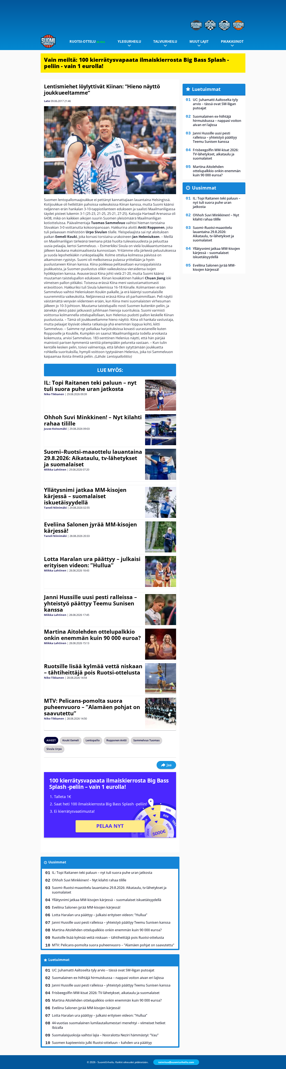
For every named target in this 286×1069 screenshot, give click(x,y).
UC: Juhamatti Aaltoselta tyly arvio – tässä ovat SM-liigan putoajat (103, 970)
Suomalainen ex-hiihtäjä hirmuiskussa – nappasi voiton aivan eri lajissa (108, 977)
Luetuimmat (59, 959)
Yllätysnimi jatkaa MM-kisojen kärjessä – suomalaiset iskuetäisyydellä (85, 496)
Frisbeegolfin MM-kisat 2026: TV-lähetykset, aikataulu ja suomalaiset (106, 992)
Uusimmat (57, 862)
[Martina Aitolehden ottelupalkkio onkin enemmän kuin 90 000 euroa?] (160, 644)
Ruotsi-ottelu (87, 41)
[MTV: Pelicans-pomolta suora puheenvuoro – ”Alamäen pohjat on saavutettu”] (160, 713)
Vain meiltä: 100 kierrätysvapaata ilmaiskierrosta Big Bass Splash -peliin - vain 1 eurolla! (136, 63)
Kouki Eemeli (70, 740)
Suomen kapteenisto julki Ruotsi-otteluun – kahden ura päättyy (102, 1042)
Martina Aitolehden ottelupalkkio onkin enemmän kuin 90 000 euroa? (92, 635)
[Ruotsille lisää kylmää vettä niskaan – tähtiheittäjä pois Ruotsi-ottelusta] (160, 678)
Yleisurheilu (129, 41)
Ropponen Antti (116, 740)
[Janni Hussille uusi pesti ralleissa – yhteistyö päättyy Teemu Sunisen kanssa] (160, 609)
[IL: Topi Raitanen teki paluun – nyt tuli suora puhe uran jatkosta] (160, 395)
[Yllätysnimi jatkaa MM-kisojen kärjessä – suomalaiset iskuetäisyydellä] (160, 502)
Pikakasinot (232, 41)
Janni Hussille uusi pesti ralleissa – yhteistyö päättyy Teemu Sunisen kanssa (90, 603)
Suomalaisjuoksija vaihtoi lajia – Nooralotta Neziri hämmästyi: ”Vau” (105, 1035)
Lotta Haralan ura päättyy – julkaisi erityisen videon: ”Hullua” (92, 562)
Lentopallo (93, 740)
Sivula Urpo (54, 749)
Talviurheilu (165, 41)
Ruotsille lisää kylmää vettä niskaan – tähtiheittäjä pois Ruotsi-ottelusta (93, 669)
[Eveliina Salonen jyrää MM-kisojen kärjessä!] (160, 536)
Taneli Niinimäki (55, 507)
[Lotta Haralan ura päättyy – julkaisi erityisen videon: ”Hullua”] (160, 571)
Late (47, 101)
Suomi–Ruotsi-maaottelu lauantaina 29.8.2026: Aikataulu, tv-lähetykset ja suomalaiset (93, 458)
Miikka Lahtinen (55, 469)
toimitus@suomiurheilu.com (176, 1062)
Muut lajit (199, 41)
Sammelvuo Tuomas (146, 740)
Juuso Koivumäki (55, 429)
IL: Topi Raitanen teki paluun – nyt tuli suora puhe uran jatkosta (90, 386)
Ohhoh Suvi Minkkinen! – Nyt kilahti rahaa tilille (93, 420)
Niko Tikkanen (54, 394)
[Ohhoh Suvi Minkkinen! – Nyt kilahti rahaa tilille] (161, 429)
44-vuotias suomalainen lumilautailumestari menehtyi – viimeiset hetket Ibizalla (108, 1025)
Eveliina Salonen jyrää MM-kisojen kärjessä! (90, 527)
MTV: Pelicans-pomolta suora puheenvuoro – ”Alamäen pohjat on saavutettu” (92, 707)
